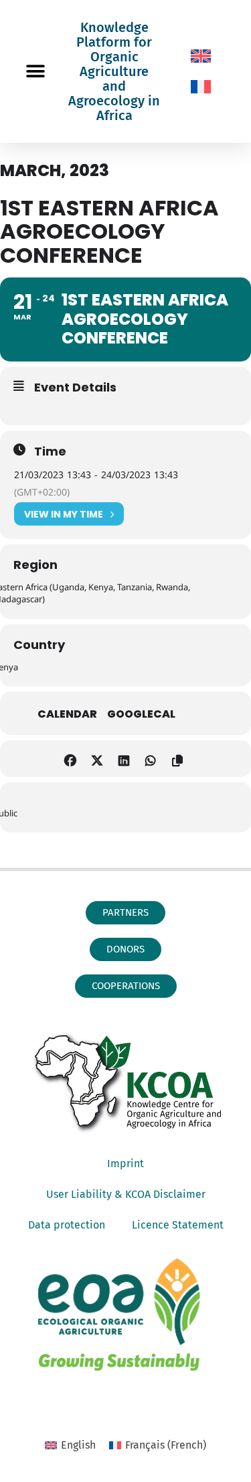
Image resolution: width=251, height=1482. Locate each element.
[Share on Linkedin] (124, 758)
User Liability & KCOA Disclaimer (125, 1194)
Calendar (67, 714)
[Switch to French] (200, 86)
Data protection (66, 1225)
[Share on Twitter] (97, 758)
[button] (35, 72)
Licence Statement (178, 1225)
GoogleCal (141, 714)
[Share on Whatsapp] (151, 758)
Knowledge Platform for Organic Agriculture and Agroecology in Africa (114, 71)
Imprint (125, 1163)
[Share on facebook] (70, 758)
